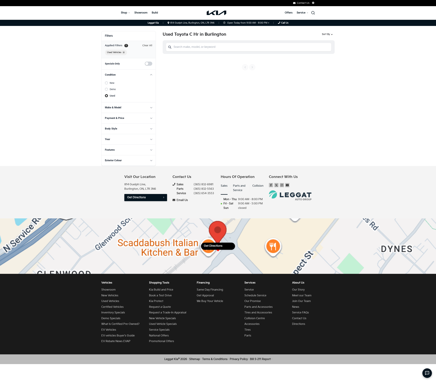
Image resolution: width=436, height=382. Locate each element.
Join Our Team (301, 301)
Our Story (298, 289)
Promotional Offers (161, 341)
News (295, 307)
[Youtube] (287, 185)
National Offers (159, 335)
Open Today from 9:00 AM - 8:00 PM (247, 22)
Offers (288, 12)
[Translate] (313, 3)
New (112, 83)
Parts (247, 335)
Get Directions (136, 197)
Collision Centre (254, 318)
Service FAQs (300, 312)
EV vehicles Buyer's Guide (118, 335)
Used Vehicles (110, 301)
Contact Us (299, 318)
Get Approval (205, 295)
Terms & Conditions (215, 359)
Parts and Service (239, 188)
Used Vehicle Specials (163, 324)
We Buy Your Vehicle (210, 301)
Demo (113, 89)
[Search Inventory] (313, 13)
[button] (129, 75)
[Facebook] (271, 185)
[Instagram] (282, 185)
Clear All (147, 45)
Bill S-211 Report (260, 359)
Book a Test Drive (160, 295)
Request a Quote (160, 307)
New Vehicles (109, 295)
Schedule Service (255, 295)
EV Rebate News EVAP (115, 341)
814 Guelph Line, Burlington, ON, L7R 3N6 (192, 22)
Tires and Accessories (258, 312)
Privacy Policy (239, 359)
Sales (224, 186)
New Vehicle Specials (162, 318)
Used (112, 95)
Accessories (252, 324)
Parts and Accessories (258, 307)
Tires (247, 329)
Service (301, 12)
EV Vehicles (108, 329)
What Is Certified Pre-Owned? (120, 324)
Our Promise (252, 301)
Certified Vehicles (112, 307)
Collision (257, 186)
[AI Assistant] (427, 373)
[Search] (170, 47)
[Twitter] (276, 185)
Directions (298, 324)
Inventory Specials (113, 312)
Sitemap (194, 359)
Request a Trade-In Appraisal (167, 312)
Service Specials (159, 329)
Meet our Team (302, 295)
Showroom (140, 12)
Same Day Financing (210, 289)
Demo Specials (110, 318)
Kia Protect (156, 301)
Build (155, 12)
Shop (124, 12)
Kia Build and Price (161, 289)
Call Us (284, 22)
